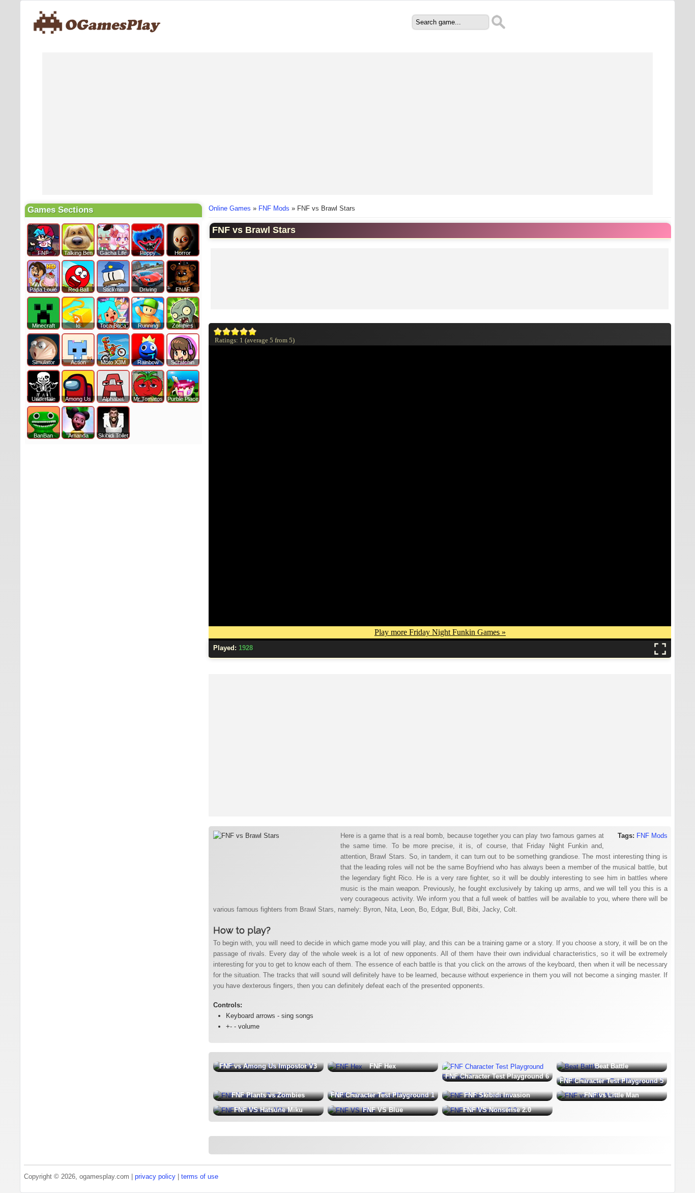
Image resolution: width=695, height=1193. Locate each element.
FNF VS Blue (383, 1110)
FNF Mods (273, 208)
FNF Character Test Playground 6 (497, 1076)
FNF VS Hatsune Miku (268, 1110)
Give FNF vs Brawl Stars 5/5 (252, 331)
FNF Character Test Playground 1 (383, 1095)
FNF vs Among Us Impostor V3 (268, 1066)
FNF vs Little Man (611, 1095)
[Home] (97, 39)
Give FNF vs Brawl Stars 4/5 (244, 331)
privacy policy (155, 1176)
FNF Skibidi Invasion (497, 1095)
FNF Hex (382, 1066)
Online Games (230, 208)
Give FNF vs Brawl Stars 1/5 (218, 331)
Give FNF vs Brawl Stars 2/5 (226, 331)
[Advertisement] (347, 123)
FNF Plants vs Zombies (268, 1095)
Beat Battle (611, 1066)
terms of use (199, 1176)
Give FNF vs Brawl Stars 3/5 (235, 331)
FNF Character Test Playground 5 (611, 1081)
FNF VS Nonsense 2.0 (497, 1110)
